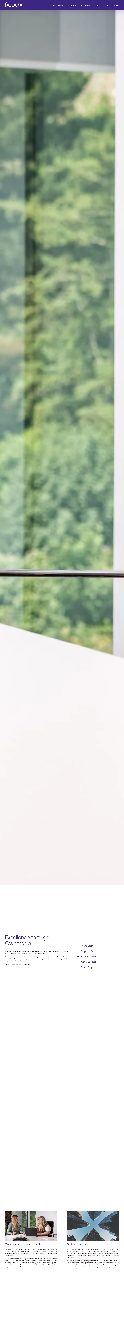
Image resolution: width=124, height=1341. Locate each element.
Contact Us (108, 5)
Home (54, 5)
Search (116, 5)
